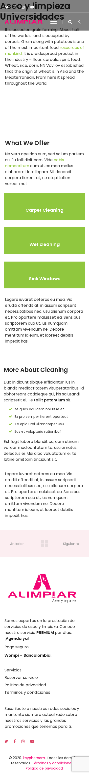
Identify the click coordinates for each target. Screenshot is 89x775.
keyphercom (34, 757)
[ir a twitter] (6, 741)
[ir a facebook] (15, 741)
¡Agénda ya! (16, 638)
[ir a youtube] (32, 741)
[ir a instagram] (23, 741)
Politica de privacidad (25, 685)
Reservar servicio (21, 677)
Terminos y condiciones (27, 692)
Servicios (13, 670)
